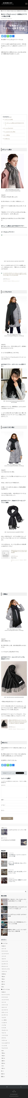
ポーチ (4, 1037)
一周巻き (7, 135)
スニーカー (5, 1009)
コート (4, 956)
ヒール (4, 1027)
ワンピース (5, 1048)
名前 (2, 799)
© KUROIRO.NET (14, 1094)
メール (3, 805)
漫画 (3, 1060)
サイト (2, 810)
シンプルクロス (8, 128)
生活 (3, 1073)
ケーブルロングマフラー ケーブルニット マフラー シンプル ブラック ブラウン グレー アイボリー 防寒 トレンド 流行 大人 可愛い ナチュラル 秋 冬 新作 (14, 274)
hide (10, 117)
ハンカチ (4, 1022)
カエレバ (8, 278)
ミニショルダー (6, 1043)
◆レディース (5, 989)
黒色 (3, 1076)
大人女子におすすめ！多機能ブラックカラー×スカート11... (17, 880)
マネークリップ (6, 968)
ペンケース (5, 1035)
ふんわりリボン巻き (9, 131)
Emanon (16, 1096)
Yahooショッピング (15, 280)
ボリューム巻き (8, 119)
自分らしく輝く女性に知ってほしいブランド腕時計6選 (17, 864)
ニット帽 (4, 1020)
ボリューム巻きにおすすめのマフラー (14, 123)
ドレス (4, 1017)
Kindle (4, 946)
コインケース (5, 953)
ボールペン (5, 966)
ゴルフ (4, 958)
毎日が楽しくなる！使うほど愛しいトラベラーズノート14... (17, 872)
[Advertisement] (14, 69)
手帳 (3, 976)
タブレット (5, 1012)
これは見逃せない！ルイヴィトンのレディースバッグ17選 (17, 855)
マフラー (4, 971)
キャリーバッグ (6, 994)
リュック (4, 1045)
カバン (4, 948)
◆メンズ (4, 943)
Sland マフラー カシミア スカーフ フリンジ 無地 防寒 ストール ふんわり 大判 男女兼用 (19, 551)
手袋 (3, 979)
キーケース (5, 951)
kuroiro (10, 18)
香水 (3, 1068)
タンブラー (5, 963)
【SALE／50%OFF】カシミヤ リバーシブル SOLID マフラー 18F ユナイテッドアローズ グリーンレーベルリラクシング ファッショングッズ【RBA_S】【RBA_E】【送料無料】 (18, 721)
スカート (4, 1007)
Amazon (9, 280)
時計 (3, 981)
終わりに (7, 138)
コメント (3, 785)
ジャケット (5, 961)
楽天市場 (5, 280)
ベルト (4, 1032)
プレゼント (5, 1030)
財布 (3, 984)
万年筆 (4, 974)
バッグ (4, 1025)
